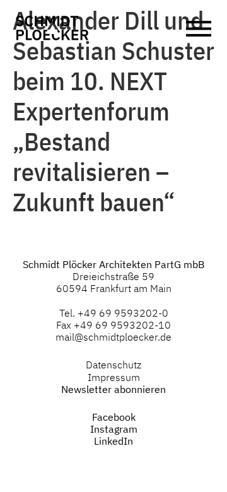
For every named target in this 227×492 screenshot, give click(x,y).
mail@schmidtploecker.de (113, 337)
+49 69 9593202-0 (123, 313)
